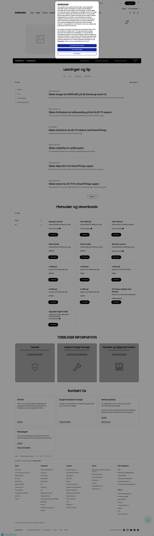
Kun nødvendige (77, 49)
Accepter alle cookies (77, 45)
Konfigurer (77, 53)
